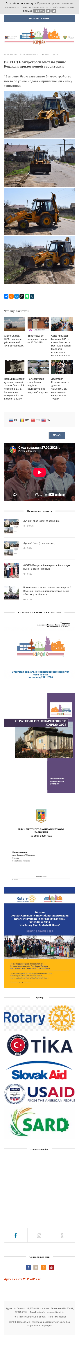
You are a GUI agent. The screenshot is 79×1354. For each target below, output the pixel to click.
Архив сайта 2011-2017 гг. (22, 1279)
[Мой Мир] (16, 296)
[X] (21, 296)
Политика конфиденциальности (29, 1316)
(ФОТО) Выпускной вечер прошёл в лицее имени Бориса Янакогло (46, 566)
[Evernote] (27, 296)
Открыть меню (40, 18)
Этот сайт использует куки (21, 3)
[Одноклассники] (11, 296)
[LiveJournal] (32, 296)
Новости (12, 54)
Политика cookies (57, 1316)
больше (27, 10)
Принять (39, 11)
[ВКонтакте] (6, 296)
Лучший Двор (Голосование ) (39, 543)
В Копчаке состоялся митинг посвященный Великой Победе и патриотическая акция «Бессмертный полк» (47, 591)
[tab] (15, 1235)
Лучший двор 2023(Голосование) (41, 520)
